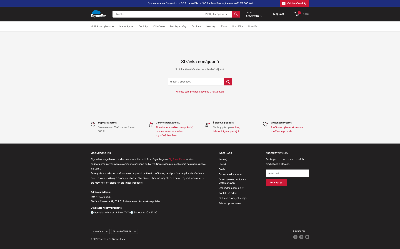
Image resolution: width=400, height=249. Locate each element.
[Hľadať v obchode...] (228, 81)
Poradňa (252, 26)
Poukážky (237, 26)
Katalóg (223, 159)
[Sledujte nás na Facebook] (295, 237)
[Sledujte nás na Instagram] (301, 237)
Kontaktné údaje (228, 193)
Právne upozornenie (230, 203)
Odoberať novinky (297, 3)
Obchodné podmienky (231, 187)
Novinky (210, 26)
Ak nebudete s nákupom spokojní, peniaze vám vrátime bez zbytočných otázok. (174, 131)
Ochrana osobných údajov (233, 198)
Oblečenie (159, 26)
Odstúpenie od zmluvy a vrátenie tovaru (232, 181)
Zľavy (224, 26)
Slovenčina (97, 231)
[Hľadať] (236, 14)
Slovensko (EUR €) (122, 231)
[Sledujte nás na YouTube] (307, 237)
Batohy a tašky (178, 26)
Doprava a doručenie (230, 174)
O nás (222, 169)
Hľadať (222, 164)
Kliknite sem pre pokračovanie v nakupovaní (200, 91)
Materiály (124, 26)
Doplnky (143, 26)
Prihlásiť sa (276, 182)
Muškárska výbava (100, 26)
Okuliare (196, 26)
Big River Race (177, 159)
